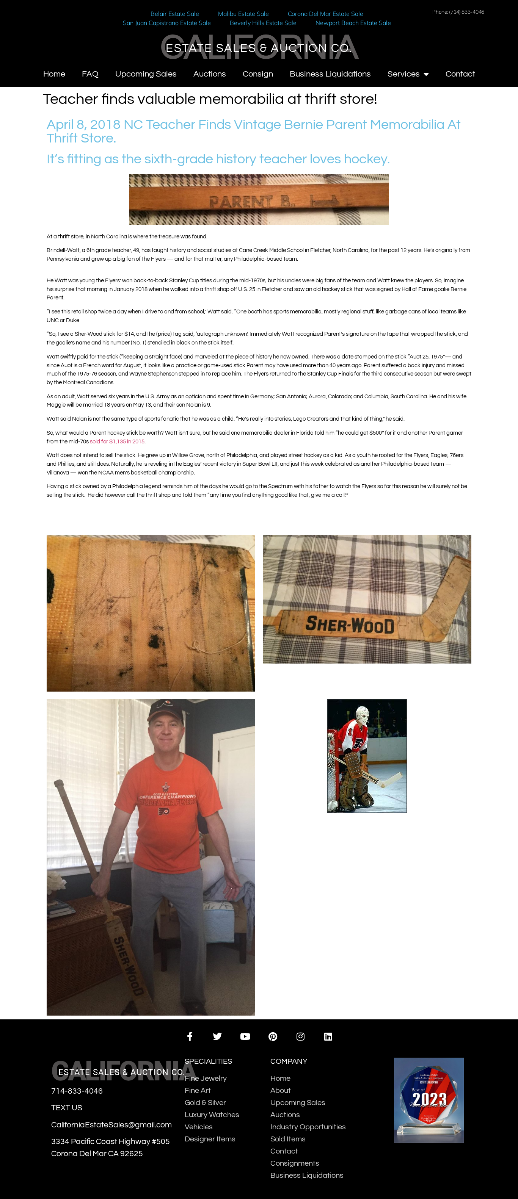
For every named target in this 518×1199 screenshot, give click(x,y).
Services (404, 74)
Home (54, 74)
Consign (258, 74)
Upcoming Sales (146, 74)
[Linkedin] (328, 1036)
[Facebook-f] (189, 1036)
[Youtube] (245, 1036)
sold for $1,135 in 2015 (117, 442)
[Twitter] (217, 1036)
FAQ (90, 74)
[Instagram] (300, 1036)
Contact (460, 74)
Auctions (209, 74)
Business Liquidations (330, 74)
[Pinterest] (273, 1036)
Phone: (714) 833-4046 (458, 11)
